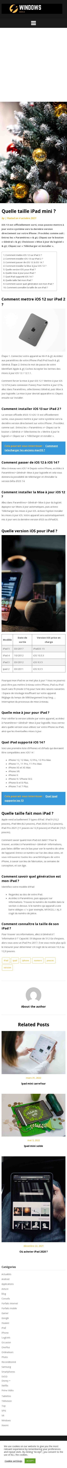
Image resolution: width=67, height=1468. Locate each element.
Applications (8, 1283)
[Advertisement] (33, 66)
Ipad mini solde (33, 1146)
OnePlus (6, 1347)
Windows (6, 1420)
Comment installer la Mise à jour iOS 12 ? (25, 265)
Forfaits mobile (9, 1308)
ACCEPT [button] (30, 1460)
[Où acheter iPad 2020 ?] (33, 1198)
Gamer (5, 1313)
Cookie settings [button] (13, 1461)
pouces (50, 960)
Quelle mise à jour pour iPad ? (20, 273)
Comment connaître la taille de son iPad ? (27, 287)
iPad (6, 960)
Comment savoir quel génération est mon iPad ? (29, 283)
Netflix (5, 1385)
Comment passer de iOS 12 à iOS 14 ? (24, 262)
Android (5, 1279)
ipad (15, 960)
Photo (5, 1357)
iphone (25, 960)
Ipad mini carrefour (33, 1083)
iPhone (5, 1332)
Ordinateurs (7, 1352)
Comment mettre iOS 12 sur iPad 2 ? (23, 255)
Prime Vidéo (8, 1390)
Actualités (6, 1274)
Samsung (6, 1366)
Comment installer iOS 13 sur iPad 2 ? (24, 258)
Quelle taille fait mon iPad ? (18, 280)
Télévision (7, 1400)
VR (3, 1415)
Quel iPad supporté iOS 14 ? (19, 276)
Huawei (5, 1322)
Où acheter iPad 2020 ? (33, 1251)
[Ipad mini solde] (33, 1114)
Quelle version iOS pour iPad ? (20, 269)
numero (38, 960)
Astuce (5, 1288)
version (7, 967)
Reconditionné (9, 1361)
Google (5, 1318)
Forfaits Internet (10, 1303)
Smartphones (8, 1371)
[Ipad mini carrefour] (33, 1051)
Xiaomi (5, 1425)
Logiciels (6, 1337)
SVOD (4, 1376)
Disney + (6, 1380)
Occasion (6, 1342)
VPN (4, 1410)
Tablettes (6, 1396)
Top (4, 1405)
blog (4, 1293)
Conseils (6, 1298)
